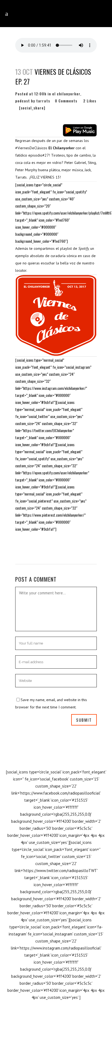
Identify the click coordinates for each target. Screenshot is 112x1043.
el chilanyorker (66, 93)
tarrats (43, 100)
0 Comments (66, 100)
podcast (22, 100)
